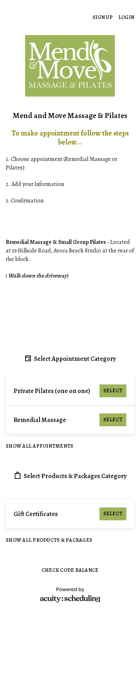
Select (113, 390)
